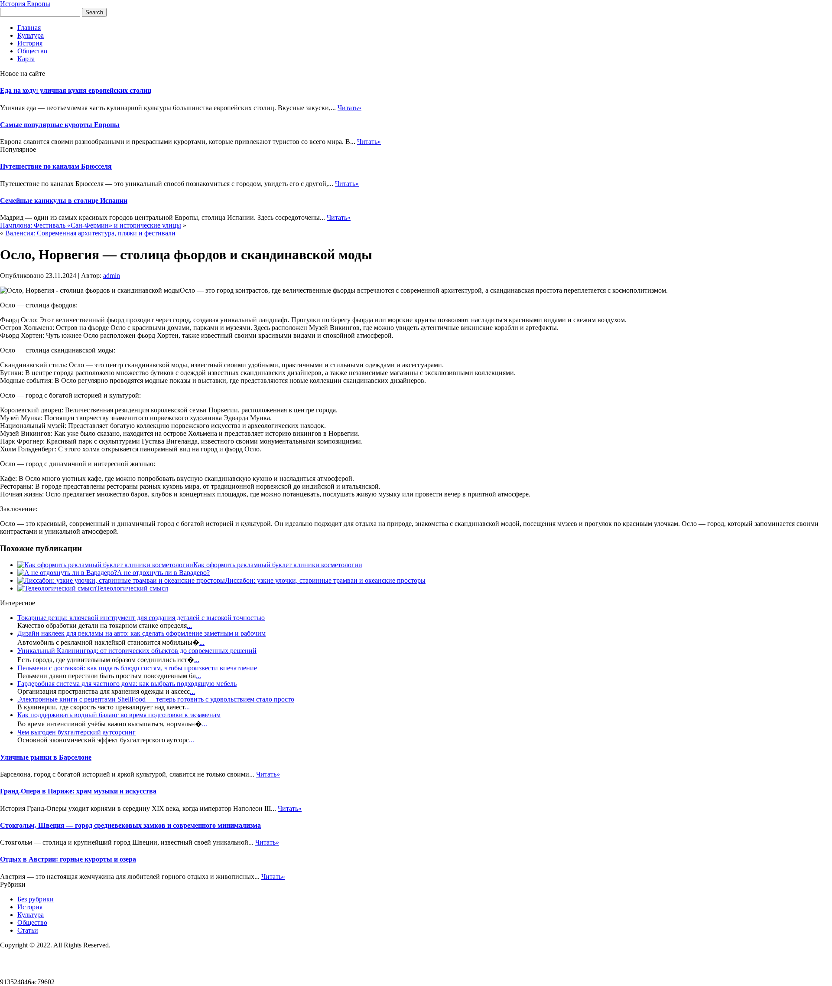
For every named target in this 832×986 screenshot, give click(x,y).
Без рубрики (35, 899)
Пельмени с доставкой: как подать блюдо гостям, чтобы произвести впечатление (137, 668)
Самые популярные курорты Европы (60, 124)
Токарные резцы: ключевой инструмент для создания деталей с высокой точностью (141, 617)
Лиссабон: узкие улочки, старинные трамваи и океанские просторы (325, 580)
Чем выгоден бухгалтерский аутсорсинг (76, 732)
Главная (29, 27)
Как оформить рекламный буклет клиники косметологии (277, 564)
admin (111, 275)
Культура (30, 35)
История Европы (25, 3)
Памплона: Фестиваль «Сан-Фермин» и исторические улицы (90, 225)
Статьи (27, 930)
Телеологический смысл (132, 588)
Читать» (349, 107)
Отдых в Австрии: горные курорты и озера (68, 859)
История (29, 43)
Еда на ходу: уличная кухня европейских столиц (75, 90)
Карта (26, 58)
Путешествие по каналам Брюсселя (56, 166)
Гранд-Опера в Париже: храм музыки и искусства (78, 791)
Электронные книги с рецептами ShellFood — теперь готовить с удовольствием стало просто (155, 699)
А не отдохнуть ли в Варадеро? (163, 572)
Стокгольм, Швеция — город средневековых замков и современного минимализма (130, 825)
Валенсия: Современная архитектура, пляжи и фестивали (90, 233)
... (189, 625)
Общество (32, 51)
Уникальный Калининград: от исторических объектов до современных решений (137, 650)
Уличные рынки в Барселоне (45, 757)
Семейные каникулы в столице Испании (63, 200)
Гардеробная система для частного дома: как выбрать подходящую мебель (127, 683)
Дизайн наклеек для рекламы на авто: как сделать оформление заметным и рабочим (141, 633)
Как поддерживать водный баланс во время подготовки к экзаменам (119, 714)
